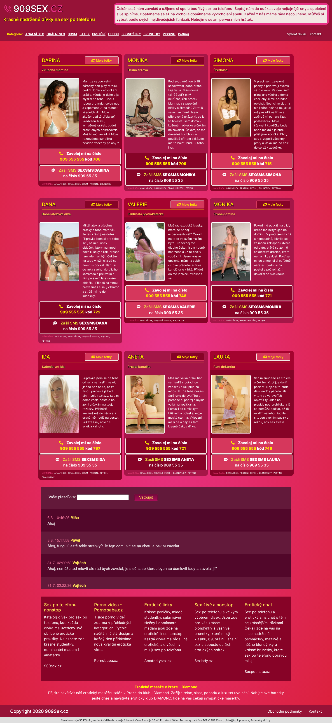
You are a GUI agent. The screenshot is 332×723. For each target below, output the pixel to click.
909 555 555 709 (166, 161)
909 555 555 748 (166, 293)
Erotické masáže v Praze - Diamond (166, 687)
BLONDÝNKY (131, 34)
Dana (49, 204)
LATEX (84, 34)
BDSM (72, 34)
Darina (51, 60)
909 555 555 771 (252, 293)
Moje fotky (103, 60)
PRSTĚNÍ (98, 34)
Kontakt (315, 34)
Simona (223, 60)
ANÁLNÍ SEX (34, 34)
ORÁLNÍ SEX (56, 34)
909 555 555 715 (252, 161)
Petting (183, 34)
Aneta (136, 357)
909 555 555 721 (166, 446)
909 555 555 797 (80, 446)
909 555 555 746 (252, 446)
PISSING (169, 34)
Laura (221, 357)
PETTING (276, 188)
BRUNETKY (151, 34)
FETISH (113, 34)
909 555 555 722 (80, 309)
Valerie (137, 204)
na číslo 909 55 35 (84, 173)
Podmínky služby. (260, 720)
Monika (138, 60)
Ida (46, 357)
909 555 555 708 (80, 156)
